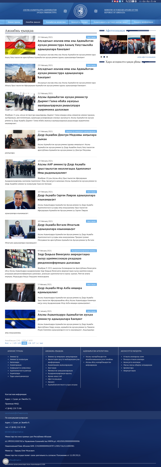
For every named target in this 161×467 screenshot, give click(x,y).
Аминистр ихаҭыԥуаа (19, 359)
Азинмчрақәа (15, 365)
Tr (152, 1)
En (144, 1)
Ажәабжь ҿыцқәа (33, 22)
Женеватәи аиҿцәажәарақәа (60, 370)
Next (153, 49)
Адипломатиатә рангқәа (20, 370)
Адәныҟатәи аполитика (56, 22)
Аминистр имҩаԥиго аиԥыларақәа (81, 131)
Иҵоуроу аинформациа (143, 22)
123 (14, 343)
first (6, 343)
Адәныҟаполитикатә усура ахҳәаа (62, 384)
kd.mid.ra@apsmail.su (14, 431)
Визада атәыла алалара (133, 359)
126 (29, 343)
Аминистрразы (14, 22)
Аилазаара (14, 362)
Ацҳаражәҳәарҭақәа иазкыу (84, 250)
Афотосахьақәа (55, 379)
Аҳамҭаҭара (15, 373)
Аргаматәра (128, 368)
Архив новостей (55, 376)
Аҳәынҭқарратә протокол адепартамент (111, 22)
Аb (140, 1)
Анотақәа (91, 37)
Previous (103, 49)
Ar (155, 1)
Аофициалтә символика (20, 368)
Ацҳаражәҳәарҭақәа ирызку (60, 373)
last (41, 343)
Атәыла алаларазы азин (133, 356)
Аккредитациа (129, 370)
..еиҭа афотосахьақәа (146, 57)
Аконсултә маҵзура (79, 22)
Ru (148, 1)
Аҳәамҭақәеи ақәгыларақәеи (60, 365)
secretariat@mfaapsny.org (16, 413)
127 (33, 343)
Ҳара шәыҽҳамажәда (19, 376)
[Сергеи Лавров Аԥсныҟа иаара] (141, 44)
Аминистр (14, 356)
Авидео (51, 382)
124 (19, 343)
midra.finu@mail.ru (13, 460)
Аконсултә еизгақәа (131, 362)
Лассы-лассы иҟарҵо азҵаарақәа (137, 365)
